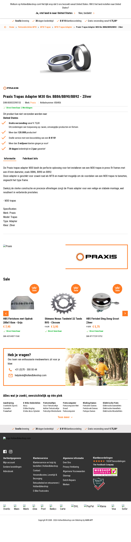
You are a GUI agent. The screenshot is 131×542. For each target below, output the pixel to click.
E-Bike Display (29, 408)
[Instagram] (10, 451)
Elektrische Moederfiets (112, 411)
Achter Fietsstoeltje (51, 408)
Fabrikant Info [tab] (30, 158)
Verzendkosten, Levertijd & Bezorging (45, 477)
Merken (66, 484)
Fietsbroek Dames (90, 408)
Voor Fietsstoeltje (50, 405)
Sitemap (66, 475)
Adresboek (8, 471)
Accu (25, 405)
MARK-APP (89, 520)
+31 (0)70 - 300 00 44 (26, 369)
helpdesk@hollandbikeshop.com (30, 375)
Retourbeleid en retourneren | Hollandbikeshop (46, 485)
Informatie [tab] (9, 158)
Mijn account (9, 462)
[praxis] (10, 88)
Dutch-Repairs (69, 480)
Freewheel (7, 411)
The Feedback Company (103, 465)
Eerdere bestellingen (12, 467)
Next (125, 313)
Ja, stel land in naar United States (54, 13)
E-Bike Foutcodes (41, 491)
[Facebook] (5, 451)
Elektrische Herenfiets (112, 408)
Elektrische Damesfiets (112, 405)
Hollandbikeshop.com (66, 520)
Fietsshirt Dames (89, 405)
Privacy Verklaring (71, 467)
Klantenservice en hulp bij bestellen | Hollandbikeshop (45, 464)
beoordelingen (115, 461)
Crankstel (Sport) (10, 405)
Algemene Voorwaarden (74, 471)
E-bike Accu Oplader (31, 411)
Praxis (33, 102)
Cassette (7, 408)
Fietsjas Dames (89, 411)
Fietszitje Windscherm (52, 411)
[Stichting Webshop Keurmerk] (105, 471)
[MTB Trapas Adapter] (5, 27)
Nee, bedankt (85, 13)
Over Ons (67, 462)
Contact (36, 470)
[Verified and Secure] (99, 484)
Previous (6, 313)
